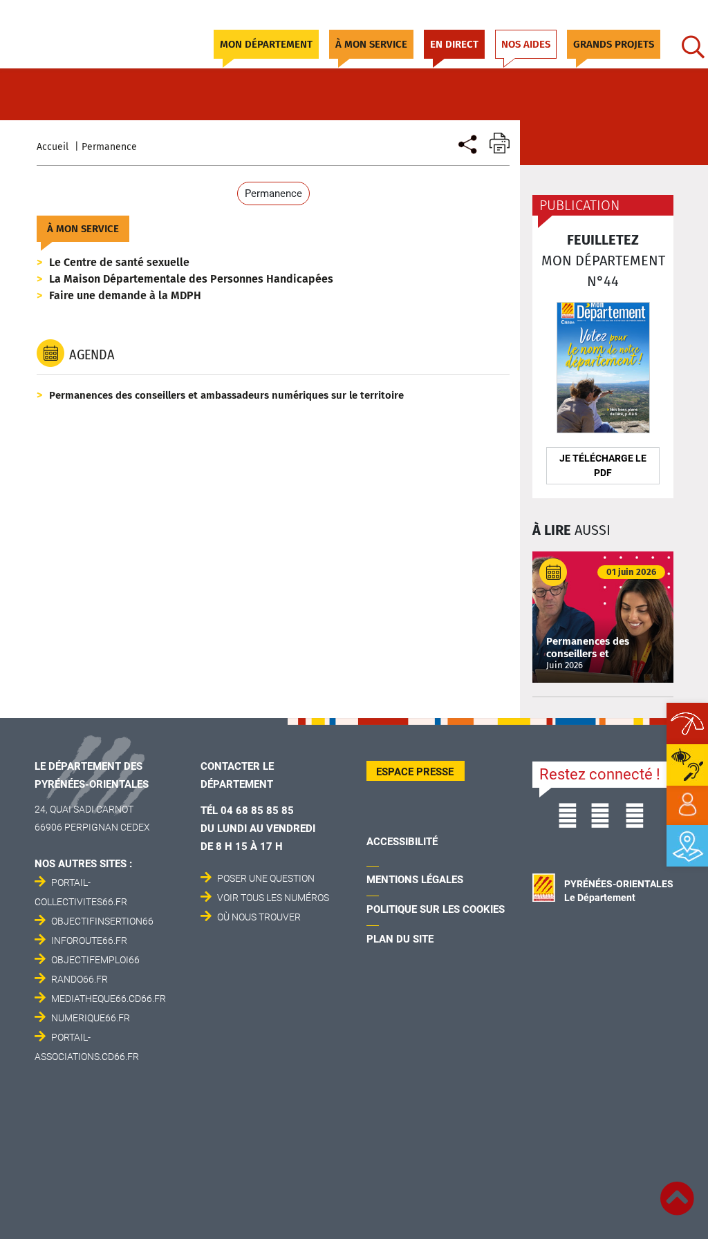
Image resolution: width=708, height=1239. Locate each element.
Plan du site (400, 939)
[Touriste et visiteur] (466, 143)
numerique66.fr (90, 1017)
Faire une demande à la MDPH (125, 295)
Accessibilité (402, 841)
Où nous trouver (259, 917)
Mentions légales (414, 879)
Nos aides (525, 44)
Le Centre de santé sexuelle (119, 262)
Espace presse (415, 772)
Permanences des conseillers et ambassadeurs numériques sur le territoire (226, 395)
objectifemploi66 (95, 959)
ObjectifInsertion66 (102, 921)
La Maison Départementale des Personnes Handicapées (191, 278)
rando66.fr (79, 979)
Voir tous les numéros (273, 897)
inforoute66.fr (89, 940)
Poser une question (266, 878)
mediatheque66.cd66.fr (108, 998)
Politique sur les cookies (435, 909)
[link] (687, 805)
